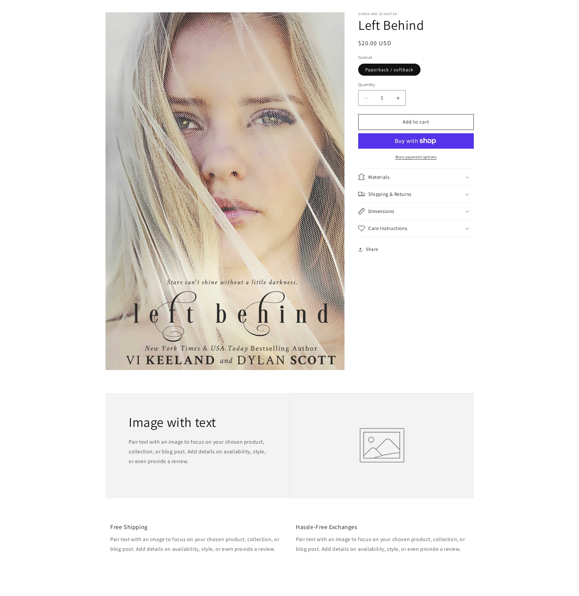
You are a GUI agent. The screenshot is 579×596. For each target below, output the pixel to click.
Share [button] (372, 249)
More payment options (416, 156)
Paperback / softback (389, 70)
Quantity (366, 85)
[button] (416, 177)
